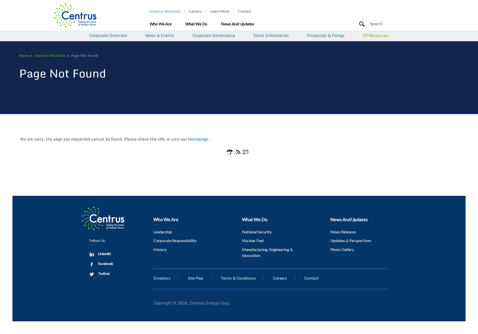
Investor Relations (165, 11)
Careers (195, 11)
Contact (244, 11)
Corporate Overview (108, 36)
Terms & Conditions (238, 278)
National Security (257, 231)
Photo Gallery (342, 249)
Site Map (195, 278)
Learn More (220, 11)
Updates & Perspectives (350, 240)
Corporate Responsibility (174, 240)
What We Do (196, 23)
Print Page (230, 151)
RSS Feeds (238, 151)
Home (24, 55)
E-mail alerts (245, 151)
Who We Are (161, 23)
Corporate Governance (213, 36)
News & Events (159, 36)
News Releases (343, 231)
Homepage (198, 139)
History (160, 249)
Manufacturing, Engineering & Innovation (267, 252)
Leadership (162, 231)
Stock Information (271, 36)
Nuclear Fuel (253, 240)
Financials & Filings (326, 36)
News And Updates (237, 23)
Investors (161, 278)
